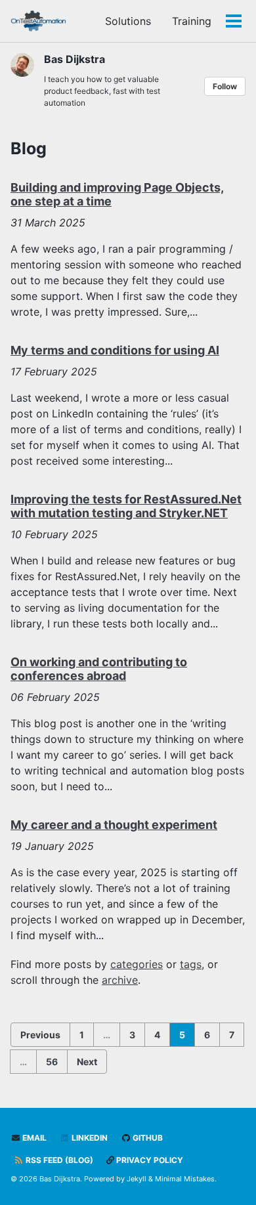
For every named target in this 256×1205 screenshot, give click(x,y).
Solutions (128, 21)
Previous (40, 1034)
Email (33, 1138)
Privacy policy (148, 1160)
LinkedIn (89, 1138)
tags (191, 964)
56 (52, 1061)
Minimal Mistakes (185, 1178)
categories (136, 964)
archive (120, 979)
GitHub (147, 1138)
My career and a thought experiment (114, 825)
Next (87, 1061)
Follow (225, 86)
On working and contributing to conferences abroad (99, 669)
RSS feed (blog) (58, 1160)
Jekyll (136, 1178)
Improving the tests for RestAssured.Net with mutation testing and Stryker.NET (126, 506)
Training (191, 21)
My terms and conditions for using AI (115, 350)
